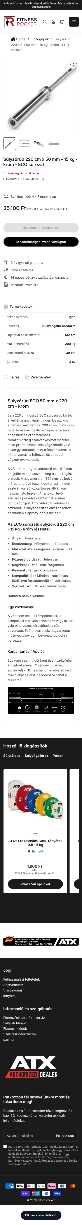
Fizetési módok (15, 1029)
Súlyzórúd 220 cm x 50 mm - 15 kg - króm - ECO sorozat (40, 44)
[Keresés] (45, 22)
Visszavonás (13, 990)
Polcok (58, 756)
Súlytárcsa (11, 756)
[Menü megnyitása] (74, 22)
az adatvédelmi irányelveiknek (38, 1155)
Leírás (15, 377)
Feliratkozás (65, 1135)
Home (20, 39)
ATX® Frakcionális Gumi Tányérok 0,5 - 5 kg (35, 843)
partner (9, 1039)
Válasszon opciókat (35, 884)
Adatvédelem (13, 985)
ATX (35, 834)
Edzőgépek (40, 39)
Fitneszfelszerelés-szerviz (24, 1018)
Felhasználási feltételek (21, 979)
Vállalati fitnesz (15, 1023)
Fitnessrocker (46, 1200)
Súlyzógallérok (36, 756)
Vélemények (40, 377)
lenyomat (10, 996)
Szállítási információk (20, 1034)
